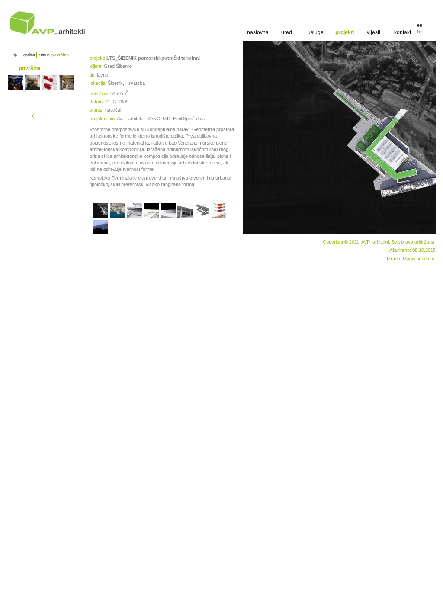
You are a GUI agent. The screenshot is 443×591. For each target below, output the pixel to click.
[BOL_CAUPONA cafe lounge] (15, 82)
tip (15, 55)
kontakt (402, 32)
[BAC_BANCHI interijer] (66, 82)
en (419, 25)
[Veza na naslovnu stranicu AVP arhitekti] (47, 34)
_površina (28, 68)
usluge (316, 32)
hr (419, 31)
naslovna (258, 32)
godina (29, 55)
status (44, 55)
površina (58, 55)
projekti (344, 32)
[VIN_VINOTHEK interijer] (32, 82)
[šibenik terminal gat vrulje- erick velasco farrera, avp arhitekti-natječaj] (100, 210)
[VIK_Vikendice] (49, 82)
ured (286, 32)
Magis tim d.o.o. (419, 258)
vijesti (373, 32)
